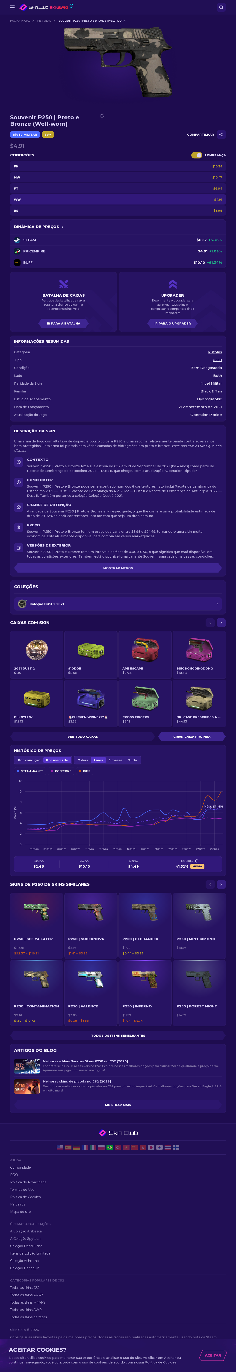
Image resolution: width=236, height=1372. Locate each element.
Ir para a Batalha (63, 323)
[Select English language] (60, 1147)
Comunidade (20, 1167)
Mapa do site (20, 1212)
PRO (14, 1175)
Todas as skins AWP (26, 1310)
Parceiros (17, 1204)
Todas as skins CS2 (25, 1288)
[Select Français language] (85, 1147)
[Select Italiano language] (93, 1147)
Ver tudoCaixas (83, 736)
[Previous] (210, 622)
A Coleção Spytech (25, 1239)
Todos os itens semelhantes (118, 1035)
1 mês (98, 760)
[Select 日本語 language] (151, 1147)
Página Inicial (20, 20)
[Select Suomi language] (176, 1147)
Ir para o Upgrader (172, 323)
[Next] (221, 622)
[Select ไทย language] (168, 1147)
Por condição (29, 760)
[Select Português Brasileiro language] (110, 1147)
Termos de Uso (22, 1190)
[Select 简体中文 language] (134, 1147)
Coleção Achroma (24, 1261)
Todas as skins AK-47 (26, 1295)
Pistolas (44, 20)
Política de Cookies (25, 1197)
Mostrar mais (118, 1105)
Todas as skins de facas (28, 1317)
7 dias (83, 760)
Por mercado (57, 760)
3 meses (116, 760)
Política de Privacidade (28, 1182)
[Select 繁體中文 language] (143, 1147)
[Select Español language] (68, 1147)
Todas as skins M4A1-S (27, 1302)
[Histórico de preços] (62, 227)
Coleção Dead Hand (26, 1246)
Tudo (132, 760)
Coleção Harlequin (24, 1268)
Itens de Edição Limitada (30, 1253)
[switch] (196, 155)
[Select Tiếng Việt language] (126, 1147)
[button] (36, 926)
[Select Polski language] (101, 1147)
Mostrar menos (118, 568)
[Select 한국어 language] (159, 1147)
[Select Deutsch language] (76, 1147)
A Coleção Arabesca (26, 1231)
